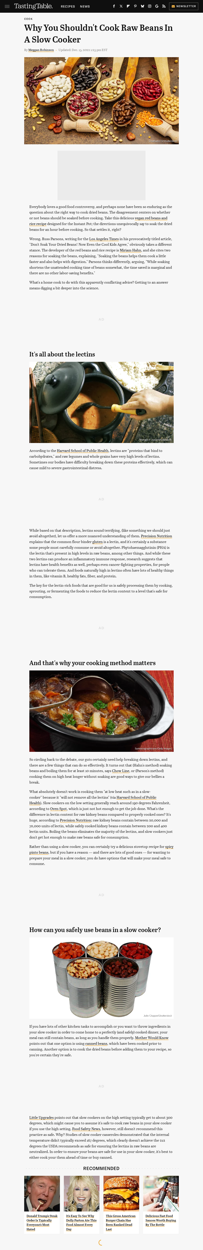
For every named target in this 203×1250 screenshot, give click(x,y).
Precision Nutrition (156, 535)
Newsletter (186, 6)
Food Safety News (86, 1128)
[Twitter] (121, 7)
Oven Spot (58, 808)
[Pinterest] (135, 7)
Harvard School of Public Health (82, 450)
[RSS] (164, 7)
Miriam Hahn (130, 249)
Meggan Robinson (41, 49)
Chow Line (120, 770)
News (85, 6)
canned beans (96, 1043)
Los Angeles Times (104, 238)
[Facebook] (114, 7)
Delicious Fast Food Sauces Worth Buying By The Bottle (161, 1220)
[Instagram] (150, 7)
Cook (28, 18)
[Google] (157, 7)
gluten (97, 541)
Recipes (68, 6)
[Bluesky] (143, 7)
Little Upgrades (41, 1117)
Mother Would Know (152, 1037)
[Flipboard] (128, 7)
